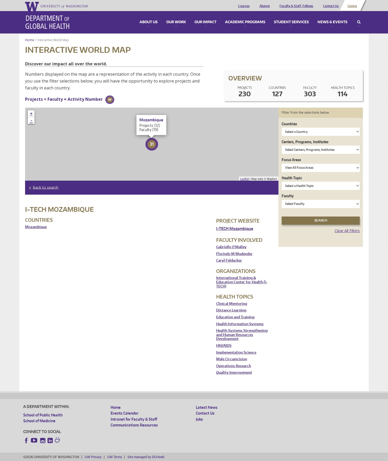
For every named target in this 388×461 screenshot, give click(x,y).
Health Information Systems (240, 324)
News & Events (332, 22)
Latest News (206, 407)
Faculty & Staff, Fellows (296, 6)
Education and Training (235, 317)
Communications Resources (134, 425)
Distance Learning (231, 310)
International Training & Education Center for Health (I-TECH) (241, 282)
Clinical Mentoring (231, 304)
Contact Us (331, 6)
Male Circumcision (231, 359)
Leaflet (244, 178)
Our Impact (205, 22)
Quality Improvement (234, 372)
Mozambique (36, 227)
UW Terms (114, 457)
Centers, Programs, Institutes (305, 142)
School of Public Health (43, 415)
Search (359, 22)
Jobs (199, 419)
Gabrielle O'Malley (231, 247)
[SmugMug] (58, 441)
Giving (352, 6)
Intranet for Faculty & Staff (134, 419)
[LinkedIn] (50, 440)
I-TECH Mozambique (234, 228)
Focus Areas (291, 159)
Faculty (288, 196)
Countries (289, 124)
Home (29, 40)
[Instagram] (43, 440)
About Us (149, 22)
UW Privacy (93, 457)
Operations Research (233, 366)
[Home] (47, 22)
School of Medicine (39, 421)
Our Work (176, 22)
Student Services (291, 22)
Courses (244, 6)
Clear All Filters (347, 230)
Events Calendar (125, 413)
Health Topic (292, 178)
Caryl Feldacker (229, 260)
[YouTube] (35, 440)
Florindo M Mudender (234, 254)
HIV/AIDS (223, 346)
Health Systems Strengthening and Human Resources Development (242, 335)
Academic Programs (245, 22)
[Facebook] (26, 440)
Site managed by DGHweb (145, 457)
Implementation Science (236, 352)
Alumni (264, 6)
